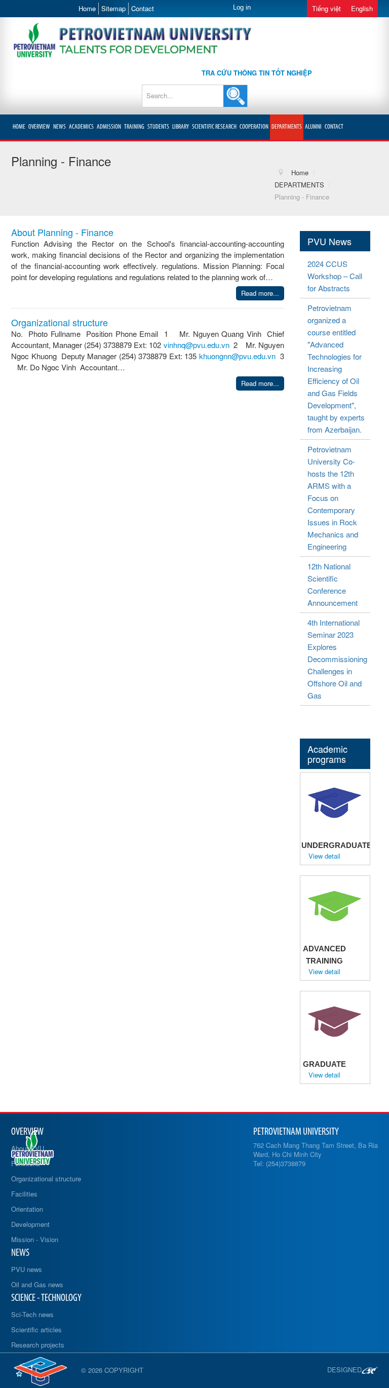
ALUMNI (313, 127)
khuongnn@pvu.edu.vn (237, 356)
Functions (25, 1163)
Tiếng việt (326, 8)
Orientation (27, 1209)
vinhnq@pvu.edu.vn (196, 344)
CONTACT (334, 127)
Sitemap (113, 8)
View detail (324, 856)
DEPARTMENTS (286, 127)
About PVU (27, 1148)
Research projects (37, 1345)
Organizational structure (59, 322)
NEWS (59, 127)
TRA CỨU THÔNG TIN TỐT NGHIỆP (257, 73)
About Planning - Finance (62, 232)
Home (87, 8)
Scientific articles (36, 1329)
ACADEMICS (81, 127)
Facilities (24, 1194)
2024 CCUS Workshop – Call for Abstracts (334, 275)
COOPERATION (254, 127)
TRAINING (134, 127)
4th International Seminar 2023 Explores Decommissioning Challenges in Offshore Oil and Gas (337, 659)
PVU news (26, 1269)
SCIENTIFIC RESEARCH (214, 127)
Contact (142, 8)
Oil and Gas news (37, 1284)
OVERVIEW (39, 127)
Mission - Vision (34, 1239)
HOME (19, 127)
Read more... (260, 293)
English (362, 8)
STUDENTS (158, 127)
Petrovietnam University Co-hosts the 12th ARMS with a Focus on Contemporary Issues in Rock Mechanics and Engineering (332, 498)
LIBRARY (180, 127)
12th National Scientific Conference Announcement (332, 584)
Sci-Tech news (32, 1314)
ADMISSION (109, 127)
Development (30, 1224)
